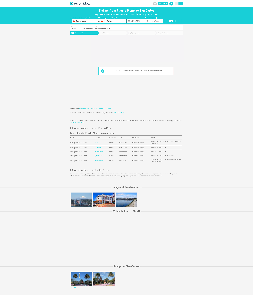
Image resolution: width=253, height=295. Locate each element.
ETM (96, 142)
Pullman (114, 113)
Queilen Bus (98, 156)
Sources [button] (73, 287)
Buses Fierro (99, 152)
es (176, 4)
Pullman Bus (99, 161)
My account (163, 4)
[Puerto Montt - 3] (126, 200)
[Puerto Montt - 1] (81, 200)
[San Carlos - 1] (104, 279)
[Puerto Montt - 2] (104, 200)
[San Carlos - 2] (81, 279)
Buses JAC (121, 113)
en (181, 4)
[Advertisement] (78, 69)
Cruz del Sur (98, 148)
